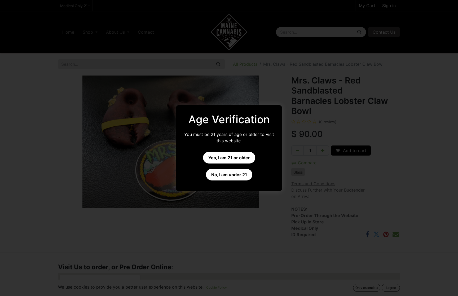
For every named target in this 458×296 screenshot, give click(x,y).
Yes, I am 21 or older (229, 157)
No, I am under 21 (229, 174)
